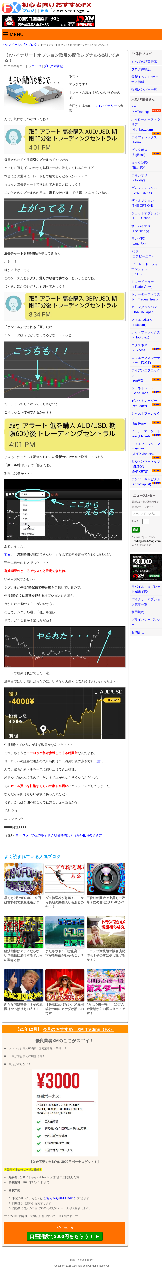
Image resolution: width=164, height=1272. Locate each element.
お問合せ (137, 632)
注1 (99, 761)
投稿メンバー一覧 (144, 89)
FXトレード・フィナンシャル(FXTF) (144, 269)
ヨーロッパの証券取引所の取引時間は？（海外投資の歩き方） (60, 835)
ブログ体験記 (53, 66)
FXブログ (30, 44)
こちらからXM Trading (59, 1198)
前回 (7, 554)
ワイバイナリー (106, 106)
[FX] (47, 12)
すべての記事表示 (144, 61)
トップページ (11, 44)
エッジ (36, 66)
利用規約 (137, 612)
